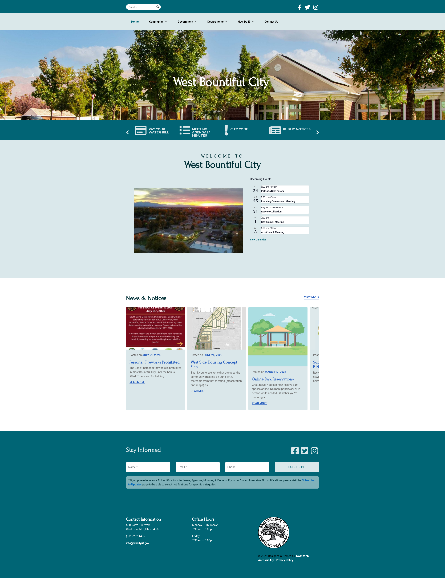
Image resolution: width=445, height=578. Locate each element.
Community (156, 21)
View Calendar (258, 239)
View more (311, 296)
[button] (33, 75)
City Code (239, 129)
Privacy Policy (284, 560)
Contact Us (271, 21)
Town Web (302, 556)
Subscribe (296, 467)
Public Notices (297, 129)
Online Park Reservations (273, 379)
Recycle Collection (271, 211)
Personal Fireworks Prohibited (155, 362)
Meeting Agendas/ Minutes (201, 132)
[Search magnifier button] (158, 7)
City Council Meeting (272, 222)
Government (185, 21)
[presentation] (127, 132)
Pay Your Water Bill (159, 130)
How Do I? (244, 21)
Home (135, 21)
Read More (137, 382)
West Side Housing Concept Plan (214, 364)
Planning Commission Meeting (278, 201)
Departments (215, 21)
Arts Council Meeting (272, 232)
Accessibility (266, 560)
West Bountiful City (221, 82)
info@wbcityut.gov (137, 543)
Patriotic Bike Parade (273, 191)
